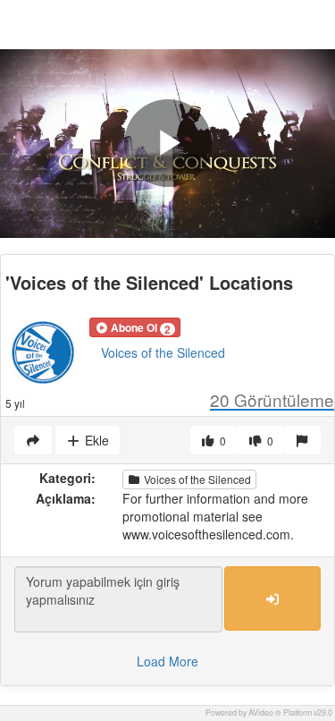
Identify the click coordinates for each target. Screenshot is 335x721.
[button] (134, 327)
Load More (167, 661)
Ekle (95, 440)
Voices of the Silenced (163, 352)
